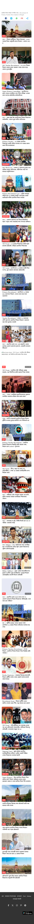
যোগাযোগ (19, 896)
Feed (24, 896)
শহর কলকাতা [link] (6, 164)
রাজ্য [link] (4, 36)
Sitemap (29, 896)
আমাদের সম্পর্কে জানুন (10, 896)
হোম (3, 896)
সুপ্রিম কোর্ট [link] (5, 774)
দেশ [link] (4, 748)
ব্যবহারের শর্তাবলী (17, 899)
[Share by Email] (22, 18)
